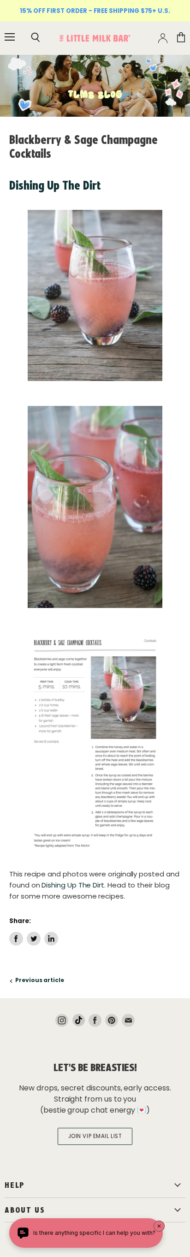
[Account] (163, 38)
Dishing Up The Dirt (55, 185)
